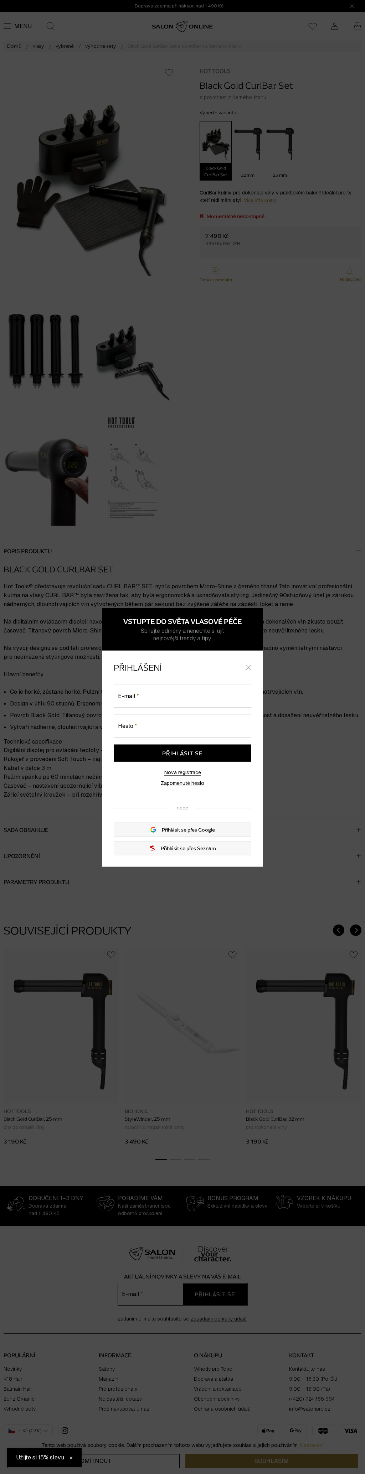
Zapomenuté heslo (182, 783)
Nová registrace (182, 772)
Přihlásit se (182, 753)
